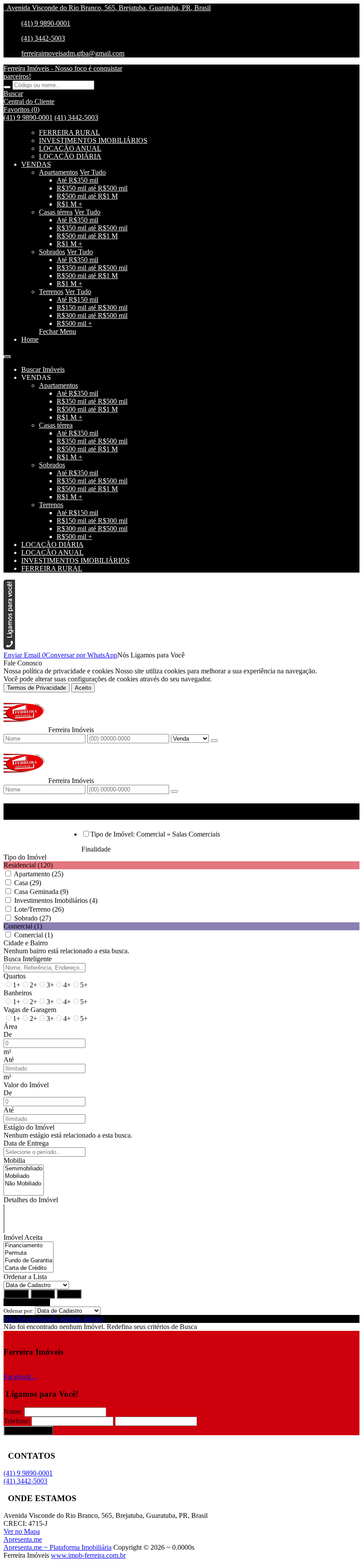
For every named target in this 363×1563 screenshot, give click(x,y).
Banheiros (18, 993)
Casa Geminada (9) (41, 891)
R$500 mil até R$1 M (87, 196)
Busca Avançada (27, 1302)
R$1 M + (69, 204)
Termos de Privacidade (36, 687)
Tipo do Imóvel (25, 857)
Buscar (16, 1294)
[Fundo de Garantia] (28, 1261)
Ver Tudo (93, 172)
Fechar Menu (57, 331)
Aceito (83, 687)
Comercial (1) (33, 935)
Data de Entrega (26, 1143)
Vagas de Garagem (30, 1009)
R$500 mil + (74, 323)
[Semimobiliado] (23, 1169)
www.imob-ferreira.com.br (88, 1555)
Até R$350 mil (77, 180)
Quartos (15, 976)
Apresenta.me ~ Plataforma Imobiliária (58, 1547)
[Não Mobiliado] (23, 1184)
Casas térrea (56, 212)
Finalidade (96, 849)
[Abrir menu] (7, 354)
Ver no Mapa (22, 1531)
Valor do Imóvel (26, 1085)
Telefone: (17, 1421)
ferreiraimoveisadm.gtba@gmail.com (72, 53)
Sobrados (52, 252)
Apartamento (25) (38, 874)
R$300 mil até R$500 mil (92, 315)
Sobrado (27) (32, 918)
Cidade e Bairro (26, 943)
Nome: (13, 1411)
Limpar (42, 1294)
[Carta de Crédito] (28, 1268)
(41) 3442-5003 (43, 38)
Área (10, 1026)
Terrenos (51, 291)
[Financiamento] (28, 1246)
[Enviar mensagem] (214, 740)
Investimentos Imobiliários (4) (55, 900)
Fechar (69, 1294)
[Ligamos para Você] (9, 647)
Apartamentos (58, 172)
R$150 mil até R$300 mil (92, 307)
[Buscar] (7, 87)
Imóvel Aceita (23, 1237)
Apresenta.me (23, 1539)
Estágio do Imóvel (29, 1127)
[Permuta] (28, 1253)
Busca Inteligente (28, 959)
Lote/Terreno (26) (39, 909)
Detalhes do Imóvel (31, 1200)
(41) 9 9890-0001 (45, 23)
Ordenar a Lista (25, 1276)
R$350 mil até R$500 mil (92, 188)
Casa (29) (27, 883)
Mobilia (14, 1160)
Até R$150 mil (77, 299)
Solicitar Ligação (28, 1430)
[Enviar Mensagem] (174, 791)
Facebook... (20, 1376)
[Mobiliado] (23, 1176)
